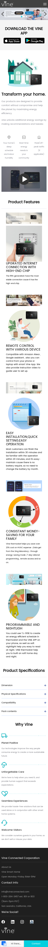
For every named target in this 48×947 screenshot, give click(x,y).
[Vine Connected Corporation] (7, 3)
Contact (36, 943)
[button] (21, 16)
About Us (6, 867)
